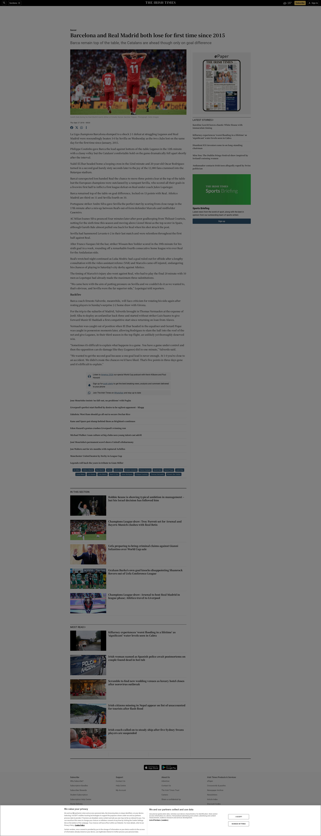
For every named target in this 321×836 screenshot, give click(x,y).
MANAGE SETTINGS (239, 824)
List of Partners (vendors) (158, 820)
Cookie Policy (80, 825)
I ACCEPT (238, 817)
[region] (160, 820)
